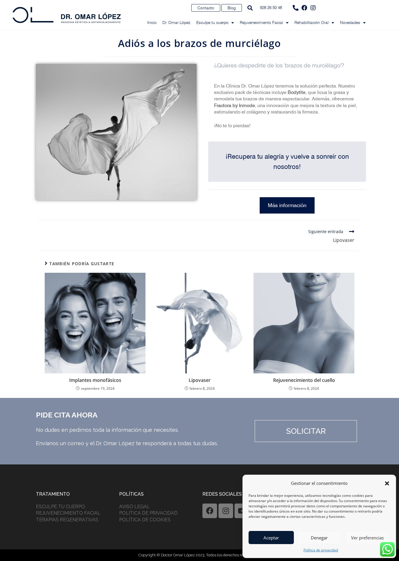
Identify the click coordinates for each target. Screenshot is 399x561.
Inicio (152, 22)
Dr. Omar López (176, 22)
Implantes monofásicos (95, 380)
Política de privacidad (320, 550)
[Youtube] (242, 511)
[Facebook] (304, 8)
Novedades (350, 22)
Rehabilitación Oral (311, 22)
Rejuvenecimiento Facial (261, 22)
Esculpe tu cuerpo (212, 22)
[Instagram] (313, 8)
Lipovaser (200, 380)
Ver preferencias (367, 538)
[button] (387, 483)
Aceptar (271, 538)
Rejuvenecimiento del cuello (304, 380)
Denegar (319, 538)
